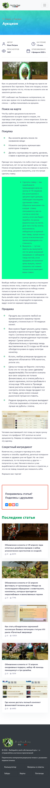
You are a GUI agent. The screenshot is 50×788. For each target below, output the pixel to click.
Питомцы (39, 773)
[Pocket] (13, 504)
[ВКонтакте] (6, 504)
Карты (22, 773)
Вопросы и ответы (35, 767)
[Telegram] (16, 504)
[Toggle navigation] (44, 5)
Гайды (7, 773)
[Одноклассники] (10, 504)
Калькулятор (10, 767)
